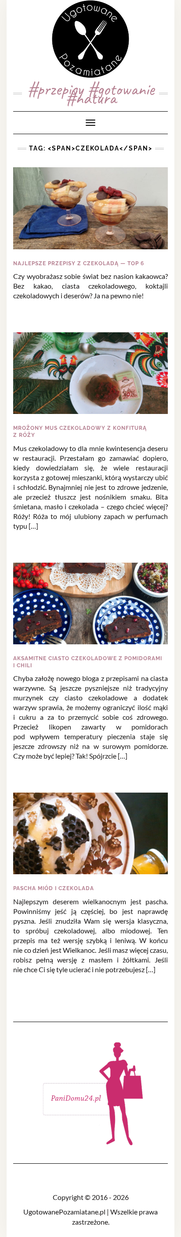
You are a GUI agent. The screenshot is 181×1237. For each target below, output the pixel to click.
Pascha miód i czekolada (53, 888)
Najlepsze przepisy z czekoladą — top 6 (78, 263)
